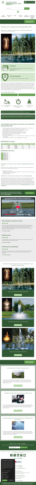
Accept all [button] (4, 480)
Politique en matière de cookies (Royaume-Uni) (18, 476)
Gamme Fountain (3, 30)
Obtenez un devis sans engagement (29, 21)
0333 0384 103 (21, 466)
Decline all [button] (11, 480)
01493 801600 (20, 465)
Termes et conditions (18, 478)
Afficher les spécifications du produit (26, 94)
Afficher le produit (18, 295)
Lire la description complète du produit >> (8, 92)
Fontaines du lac (9, 30)
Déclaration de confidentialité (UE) (18, 480)
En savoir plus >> (12, 70)
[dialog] (8, 471)
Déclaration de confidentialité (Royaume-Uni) (18, 475)
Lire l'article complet (18, 385)
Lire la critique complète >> (6, 229)
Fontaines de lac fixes (16, 30)
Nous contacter (29, 193)
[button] (29, 2)
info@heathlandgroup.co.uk (21, 468)
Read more (3, 468)
